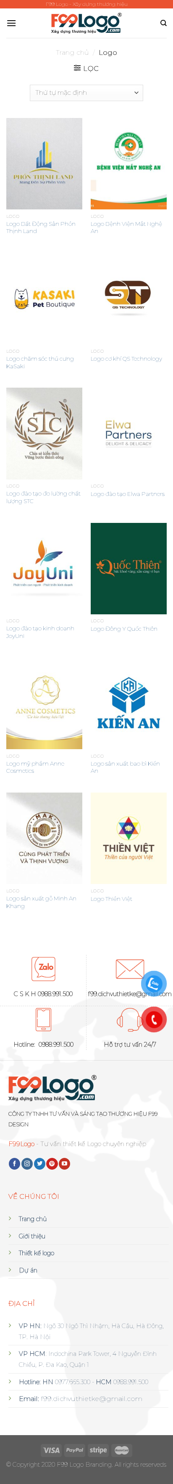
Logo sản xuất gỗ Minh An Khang (41, 902)
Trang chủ (72, 52)
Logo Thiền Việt (111, 898)
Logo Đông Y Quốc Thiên (124, 628)
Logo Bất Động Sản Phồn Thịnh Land (41, 227)
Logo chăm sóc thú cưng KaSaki (40, 362)
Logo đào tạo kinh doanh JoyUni (40, 632)
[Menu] (11, 23)
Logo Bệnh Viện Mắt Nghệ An (126, 227)
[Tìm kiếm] (163, 23)
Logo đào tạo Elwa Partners (128, 493)
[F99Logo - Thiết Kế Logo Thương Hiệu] (86, 23)
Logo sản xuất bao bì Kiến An (125, 767)
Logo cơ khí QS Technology (126, 358)
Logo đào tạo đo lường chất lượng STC (43, 497)
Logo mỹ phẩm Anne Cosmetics (35, 767)
